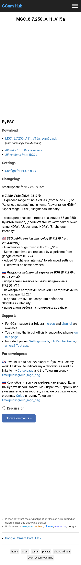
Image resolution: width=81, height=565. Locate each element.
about (25, 551)
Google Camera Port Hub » (23, 538)
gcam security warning (40, 557)
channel (67, 323)
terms (35, 551)
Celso (20, 396)
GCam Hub (12, 5)
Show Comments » (19, 418)
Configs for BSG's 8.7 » (21, 171)
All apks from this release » (23, 150)
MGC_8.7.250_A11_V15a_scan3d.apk (31, 138)
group (51, 323)
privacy (46, 551)
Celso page (25, 370)
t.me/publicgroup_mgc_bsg (21, 375)
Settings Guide (39, 341)
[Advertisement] (40, 75)
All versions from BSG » (21, 155)
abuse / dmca (62, 551)
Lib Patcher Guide (63, 341)
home (14, 551)
